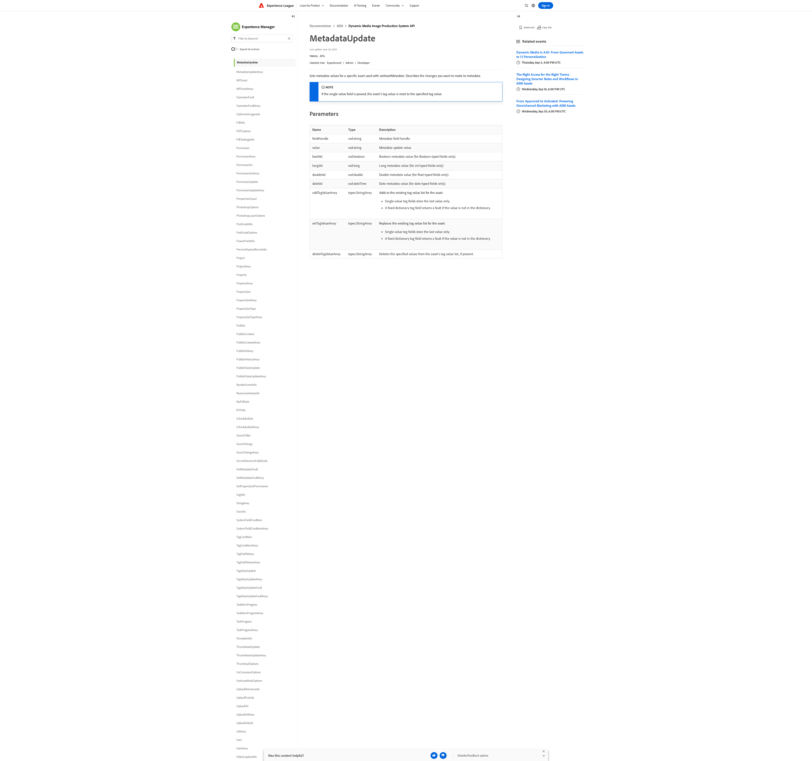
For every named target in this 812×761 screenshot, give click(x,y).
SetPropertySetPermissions (252, 486)
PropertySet (243, 292)
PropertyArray (244, 283)
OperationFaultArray (248, 106)
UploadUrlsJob (244, 723)
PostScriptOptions (246, 232)
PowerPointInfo (245, 241)
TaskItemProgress (246, 604)
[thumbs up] (434, 755)
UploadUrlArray (245, 714)
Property (241, 275)
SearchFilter (243, 435)
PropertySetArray (246, 300)
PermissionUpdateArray (250, 190)
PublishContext (245, 334)
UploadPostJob (245, 697)
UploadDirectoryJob (247, 689)
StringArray (242, 503)
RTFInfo (241, 410)
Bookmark (529, 27)
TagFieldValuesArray (248, 562)
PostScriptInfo (244, 224)
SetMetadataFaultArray (250, 478)
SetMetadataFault (247, 469)
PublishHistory (244, 351)
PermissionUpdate (247, 182)
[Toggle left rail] (293, 16)
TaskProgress (244, 621)
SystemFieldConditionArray (252, 528)
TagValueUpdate (246, 571)
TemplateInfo (244, 638)
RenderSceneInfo (246, 385)
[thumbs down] (443, 755)
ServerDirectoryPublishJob (251, 461)
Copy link (547, 27)
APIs (322, 56)
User (239, 740)
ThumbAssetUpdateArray (251, 655)
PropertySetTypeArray (249, 317)
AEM (340, 26)
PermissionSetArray (247, 173)
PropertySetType (246, 309)
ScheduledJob (244, 418)
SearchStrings (244, 444)
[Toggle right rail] (518, 16)
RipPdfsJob (242, 402)
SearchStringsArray (247, 452)
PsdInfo (240, 325)
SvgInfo (240, 495)
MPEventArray (244, 89)
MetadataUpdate (247, 62)
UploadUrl (242, 706)
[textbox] (261, 38)
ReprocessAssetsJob (247, 393)
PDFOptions (243, 131)
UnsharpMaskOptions (249, 681)
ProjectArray (243, 266)
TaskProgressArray (247, 630)
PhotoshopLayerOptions (250, 216)
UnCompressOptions (248, 672)
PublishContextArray (248, 342)
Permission (242, 148)
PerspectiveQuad (246, 199)
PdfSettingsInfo (245, 139)
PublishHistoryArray (247, 359)
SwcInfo (241, 511)
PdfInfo (240, 123)
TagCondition (244, 537)
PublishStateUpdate (248, 368)
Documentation (320, 26)
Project (240, 258)
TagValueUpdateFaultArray (252, 596)
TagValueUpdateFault (249, 588)
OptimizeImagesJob (248, 114)
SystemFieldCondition (249, 520)
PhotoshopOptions (247, 207)
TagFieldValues (245, 554)
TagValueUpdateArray (249, 579)
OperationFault (245, 97)
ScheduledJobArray (247, 427)
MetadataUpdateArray (249, 72)
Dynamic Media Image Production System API (381, 26)
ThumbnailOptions (247, 664)
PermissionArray (245, 156)
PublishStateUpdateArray (251, 376)
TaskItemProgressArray (249, 613)
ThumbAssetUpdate (248, 647)
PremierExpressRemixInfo (251, 249)
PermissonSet (244, 165)
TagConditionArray (247, 545)
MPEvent (241, 80)
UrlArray (241, 731)
